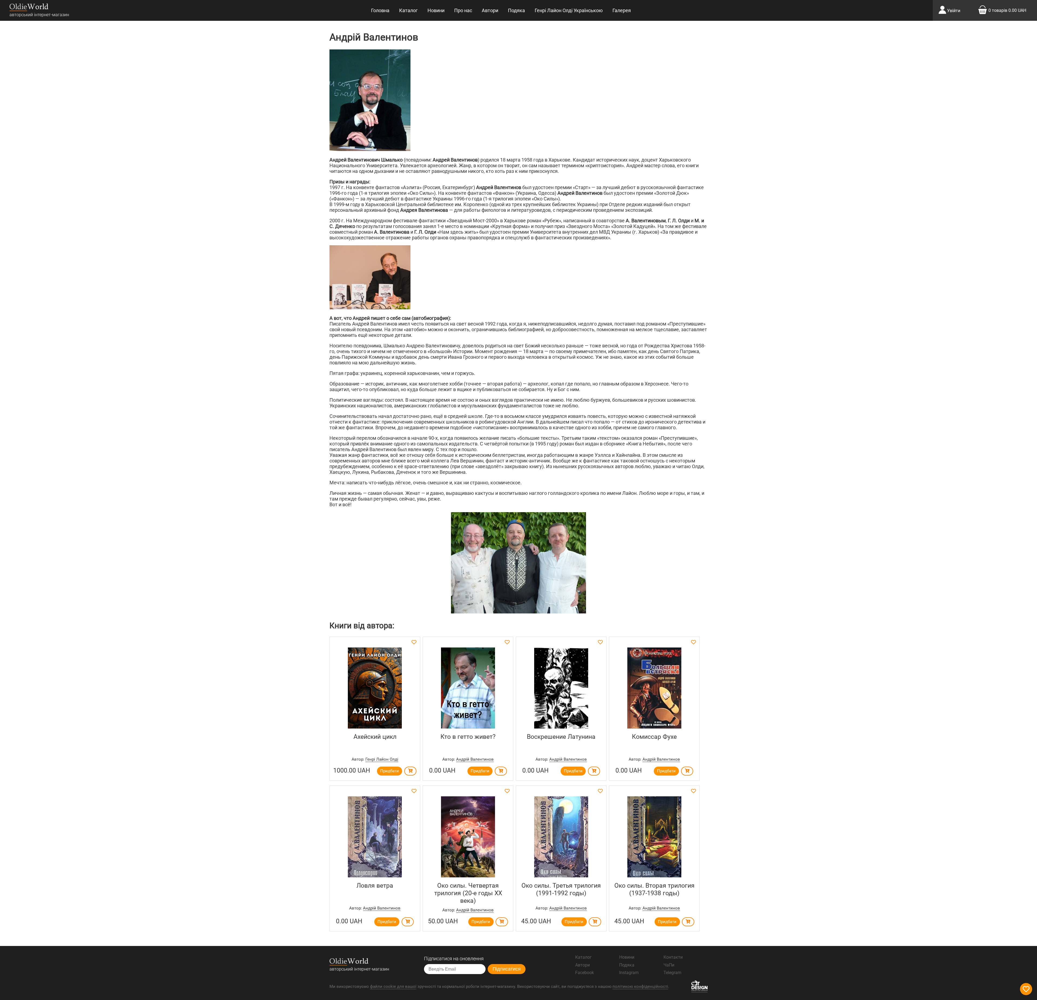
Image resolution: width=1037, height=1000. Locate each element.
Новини (436, 10)
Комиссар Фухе (654, 736)
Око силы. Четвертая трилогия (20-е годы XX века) (468, 893)
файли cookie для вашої (393, 986)
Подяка (516, 10)
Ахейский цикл (374, 736)
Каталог (408, 10)
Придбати (389, 771)
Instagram (629, 972)
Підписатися (507, 969)
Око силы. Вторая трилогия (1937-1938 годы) (654, 889)
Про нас (463, 10)
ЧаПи (669, 965)
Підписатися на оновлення (454, 958)
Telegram (672, 972)
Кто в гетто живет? (468, 736)
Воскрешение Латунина (561, 736)
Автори (490, 10)
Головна (380, 10)
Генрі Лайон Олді (381, 759)
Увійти (953, 10)
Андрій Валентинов (475, 759)
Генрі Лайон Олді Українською (569, 10)
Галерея (621, 10)
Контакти (673, 957)
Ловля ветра (374, 885)
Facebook (584, 972)
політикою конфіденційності (640, 986)
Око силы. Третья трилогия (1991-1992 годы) (561, 889)
